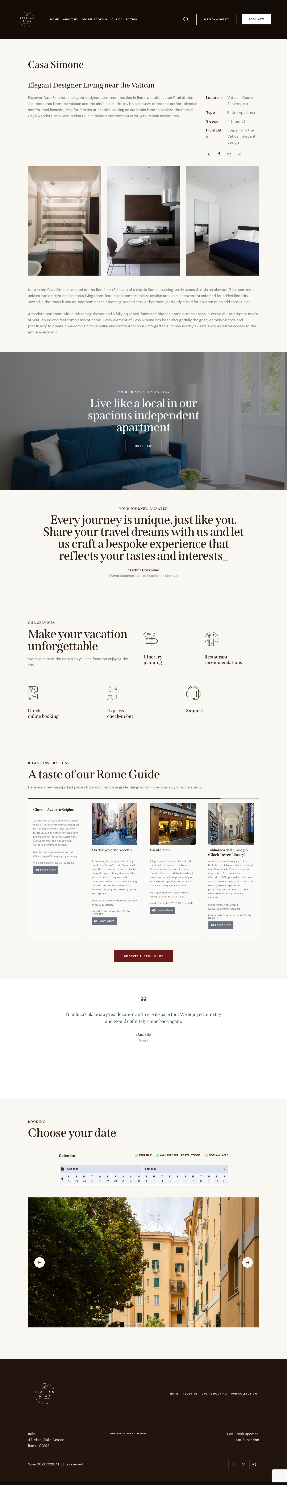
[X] (208, 154)
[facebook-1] (233, 1464)
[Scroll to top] (278, 1476)
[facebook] (219, 154)
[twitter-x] (243, 1464)
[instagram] (254, 1464)
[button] (239, 154)
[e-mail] (229, 154)
